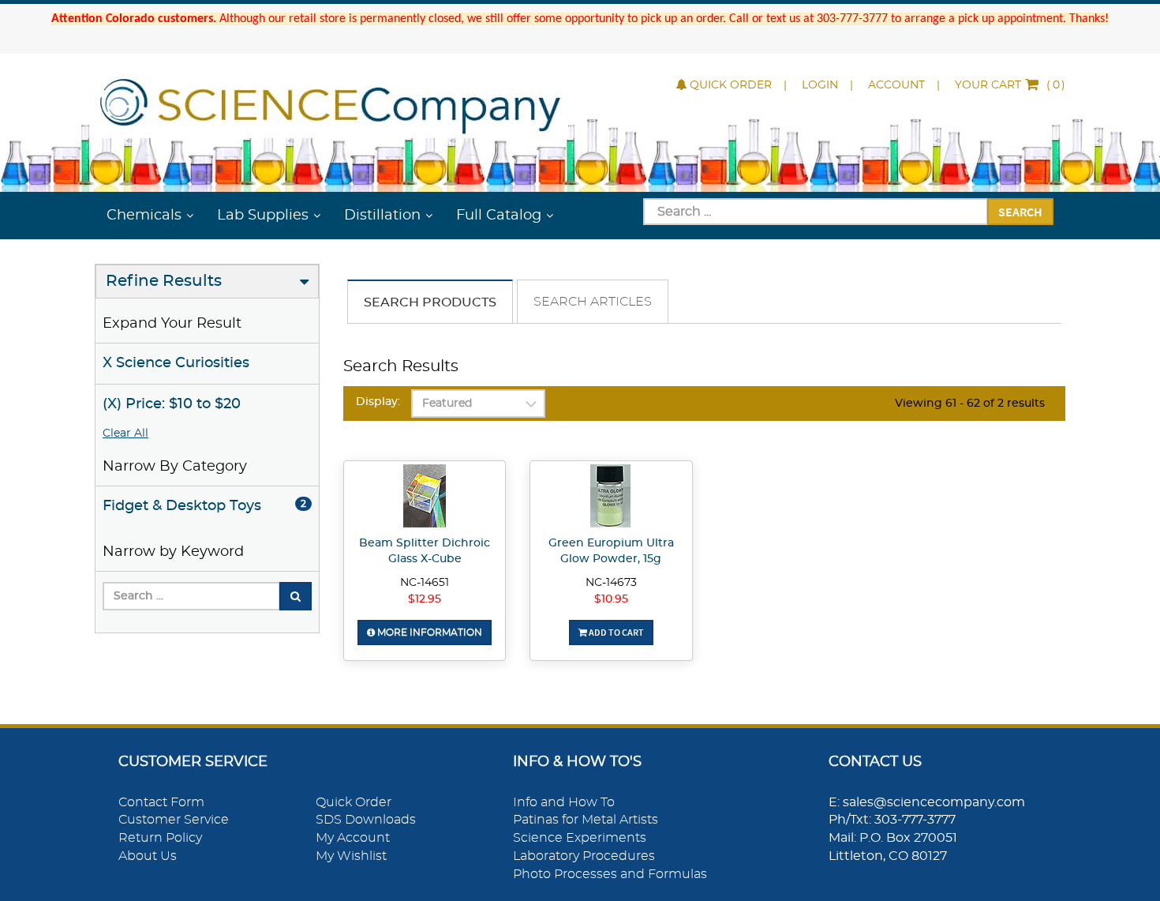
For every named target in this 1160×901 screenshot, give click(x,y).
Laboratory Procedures (584, 856)
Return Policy (160, 838)
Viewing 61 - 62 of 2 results (970, 403)
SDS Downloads (366, 819)
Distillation (382, 215)
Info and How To (564, 802)
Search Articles (592, 301)
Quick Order (731, 85)
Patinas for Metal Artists (585, 819)
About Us (147, 856)
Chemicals (144, 215)
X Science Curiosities (176, 363)
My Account (353, 838)
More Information (428, 632)
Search (1020, 212)
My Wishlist (351, 856)
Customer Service (173, 819)
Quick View (425, 498)
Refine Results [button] (164, 281)
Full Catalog (498, 215)
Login (820, 85)
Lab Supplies (263, 215)
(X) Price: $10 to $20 (172, 404)
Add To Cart (615, 632)
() (1010, 85)
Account (896, 85)
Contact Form (161, 802)
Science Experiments (579, 838)
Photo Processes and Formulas (610, 874)
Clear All (125, 433)
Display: (378, 401)
